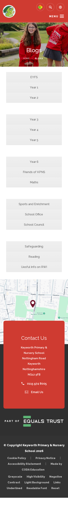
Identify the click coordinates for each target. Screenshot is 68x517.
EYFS (34, 77)
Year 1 (34, 87)
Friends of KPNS (34, 172)
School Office (34, 214)
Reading (34, 256)
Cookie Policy (16, 458)
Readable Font (36, 488)
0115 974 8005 (36, 383)
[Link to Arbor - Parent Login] (40, 7)
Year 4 (34, 129)
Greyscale (15, 476)
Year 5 (34, 140)
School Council (34, 224)
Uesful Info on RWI (34, 267)
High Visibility (36, 476)
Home (26, 58)
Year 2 (34, 97)
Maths (34, 182)
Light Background (36, 482)
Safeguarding (34, 246)
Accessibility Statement (24, 463)
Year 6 (34, 162)
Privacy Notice (45, 458)
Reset (55, 488)
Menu (53, 16)
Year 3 (34, 119)
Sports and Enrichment (34, 204)
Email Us (36, 392)
